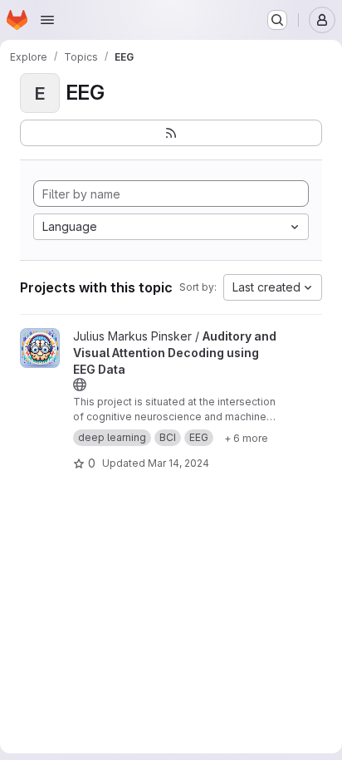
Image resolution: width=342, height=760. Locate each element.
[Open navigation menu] (47, 20)
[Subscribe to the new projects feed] (171, 133)
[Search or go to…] (277, 20)
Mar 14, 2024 (178, 463)
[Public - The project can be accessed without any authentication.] (79, 384)
